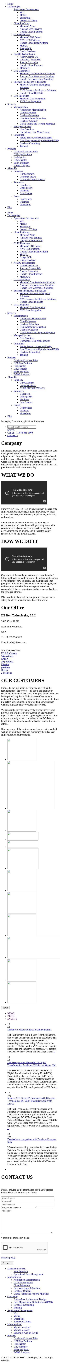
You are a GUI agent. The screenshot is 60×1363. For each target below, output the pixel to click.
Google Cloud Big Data (31, 93)
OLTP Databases (22, 34)
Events (17, 196)
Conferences (26, 199)
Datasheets (25, 185)
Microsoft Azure (28, 26)
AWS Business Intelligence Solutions (38, 90)
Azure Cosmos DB (29, 56)
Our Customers (27, 174)
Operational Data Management (35, 132)
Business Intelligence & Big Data (30, 82)
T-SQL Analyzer (22, 165)
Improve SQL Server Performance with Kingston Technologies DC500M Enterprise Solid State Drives (31, 1101)
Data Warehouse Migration (33, 118)
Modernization (21, 107)
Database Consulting (30, 143)
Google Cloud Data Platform (34, 43)
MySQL (24, 45)
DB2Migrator (20, 160)
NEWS (5, 1008)
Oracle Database (28, 51)
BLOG (10, 1016)
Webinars (24, 190)
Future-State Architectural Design (36, 137)
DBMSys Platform (23, 154)
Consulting (19, 135)
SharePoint (25, 17)
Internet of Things (28, 20)
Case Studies (26, 193)
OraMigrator (20, 157)
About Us (12, 168)
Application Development (26, 9)
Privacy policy (8, 1257)
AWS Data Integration (30, 101)
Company (18, 171)
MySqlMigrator (21, 162)
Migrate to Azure (22, 1327)
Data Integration (21, 95)
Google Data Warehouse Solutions (36, 79)
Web (22, 12)
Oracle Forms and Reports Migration (37, 123)
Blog (9, 207)
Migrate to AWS (21, 1330)
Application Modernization (33, 109)
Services (11, 104)
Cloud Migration (28, 112)
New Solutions (27, 129)
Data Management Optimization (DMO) (39, 140)
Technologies (13, 6)
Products (11, 148)
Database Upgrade (29, 121)
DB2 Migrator (20, 1346)
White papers (26, 187)
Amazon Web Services (31, 29)
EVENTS (12, 1018)
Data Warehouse (22, 70)
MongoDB (25, 68)
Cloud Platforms (21, 23)
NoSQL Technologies (24, 54)
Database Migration (29, 115)
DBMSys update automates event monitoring (29, 1029)
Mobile (23, 15)
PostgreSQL (26, 48)
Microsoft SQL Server (30, 37)
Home (10, 3)
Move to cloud (14, 1324)
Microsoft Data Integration (32, 98)
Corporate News (28, 176)
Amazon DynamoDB (30, 59)
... (54, 1051)
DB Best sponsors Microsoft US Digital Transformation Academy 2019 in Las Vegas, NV (31, 1064)
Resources (19, 182)
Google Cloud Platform (31, 31)
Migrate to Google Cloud (26, 1332)
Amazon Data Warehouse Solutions (37, 76)
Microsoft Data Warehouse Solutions (37, 73)
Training (24, 146)
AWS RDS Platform (30, 40)
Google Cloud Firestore (31, 65)
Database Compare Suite (26, 151)
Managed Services (22, 126)
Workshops (25, 204)
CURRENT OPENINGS (32, 179)
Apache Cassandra (29, 62)
